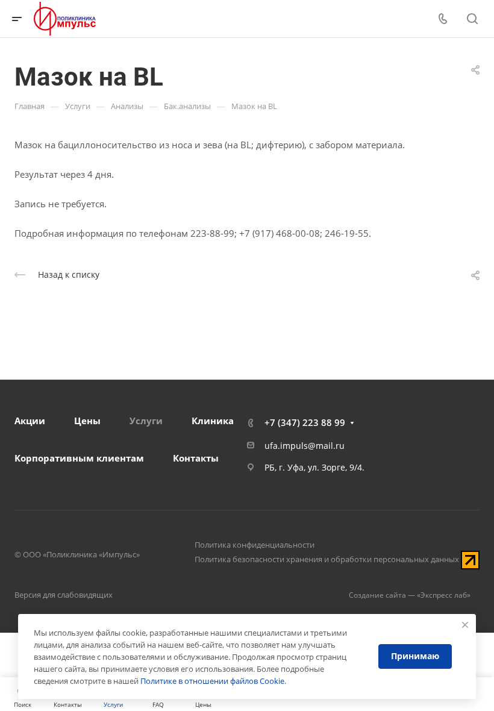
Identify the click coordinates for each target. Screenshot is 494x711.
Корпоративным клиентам (79, 458)
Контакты (196, 458)
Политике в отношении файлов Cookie (212, 680)
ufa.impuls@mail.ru (304, 445)
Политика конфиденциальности (254, 544)
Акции (29, 421)
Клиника (213, 421)
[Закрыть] (465, 625)
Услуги (146, 421)
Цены (87, 421)
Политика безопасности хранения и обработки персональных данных (327, 559)
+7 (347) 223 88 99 (304, 422)
